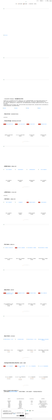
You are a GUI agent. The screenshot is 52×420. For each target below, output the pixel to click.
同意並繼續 (21, 415)
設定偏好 (17, 415)
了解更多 (14, 413)
